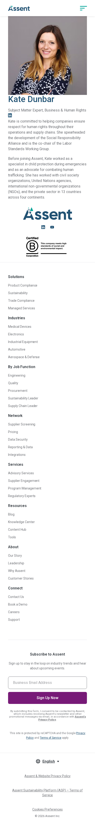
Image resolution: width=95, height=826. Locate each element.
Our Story (15, 555)
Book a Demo (17, 604)
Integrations (17, 455)
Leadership (16, 563)
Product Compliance (23, 285)
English (48, 761)
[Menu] (83, 8)
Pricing (13, 432)
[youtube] (52, 227)
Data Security (18, 439)
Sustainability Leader (23, 398)
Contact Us (16, 597)
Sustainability (18, 293)
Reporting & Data (20, 447)
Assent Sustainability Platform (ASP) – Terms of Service (47, 792)
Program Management (25, 488)
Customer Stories (21, 578)
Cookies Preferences (47, 809)
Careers (14, 612)
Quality (13, 383)
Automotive (16, 349)
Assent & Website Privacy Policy (47, 776)
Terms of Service (50, 737)
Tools (12, 537)
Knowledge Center (21, 522)
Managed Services (21, 308)
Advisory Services (21, 473)
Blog (11, 514)
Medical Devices (19, 326)
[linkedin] (43, 227)
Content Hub (17, 529)
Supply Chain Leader (23, 406)
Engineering (16, 375)
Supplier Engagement (23, 481)
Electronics (16, 334)
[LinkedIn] (10, 116)
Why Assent (16, 571)
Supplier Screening (22, 424)
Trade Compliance (21, 300)
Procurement (17, 390)
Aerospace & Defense (24, 357)
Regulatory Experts (22, 496)
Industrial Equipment (23, 342)
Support (14, 619)
